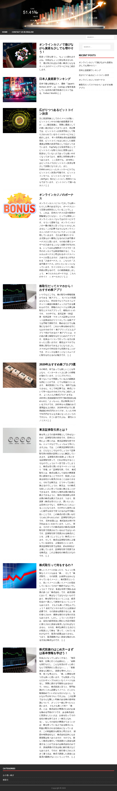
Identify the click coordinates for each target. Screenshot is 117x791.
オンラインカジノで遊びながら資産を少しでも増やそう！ (56, 48)
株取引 (5, 779)
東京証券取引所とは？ (53, 429)
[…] (59, 93)
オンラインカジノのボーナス (56, 196)
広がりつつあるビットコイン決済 (56, 111)
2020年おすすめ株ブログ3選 (57, 364)
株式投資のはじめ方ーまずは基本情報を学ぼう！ (56, 651)
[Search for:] (100, 37)
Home (4, 32)
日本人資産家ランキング (55, 79)
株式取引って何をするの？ (56, 565)
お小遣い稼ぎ (8, 775)
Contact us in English (23, 32)
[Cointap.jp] (58, 27)
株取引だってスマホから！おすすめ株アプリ (56, 288)
